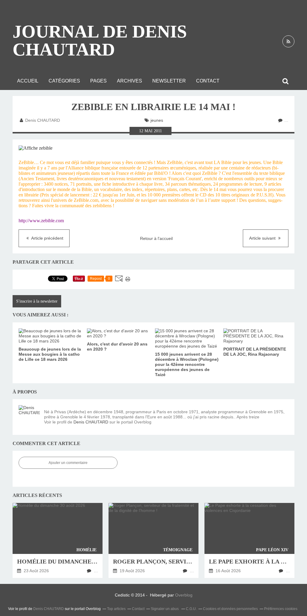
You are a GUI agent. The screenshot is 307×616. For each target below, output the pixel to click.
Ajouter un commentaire (68, 463)
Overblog (183, 595)
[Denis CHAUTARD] (29, 415)
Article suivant (263, 238)
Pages (98, 80)
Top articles (116, 609)
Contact (207, 80)
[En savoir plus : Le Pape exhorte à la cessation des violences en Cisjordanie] (249, 540)
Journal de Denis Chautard (100, 40)
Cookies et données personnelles (230, 609)
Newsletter (169, 80)
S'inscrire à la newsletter (37, 301)
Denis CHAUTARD (90, 422)
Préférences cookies (280, 609)
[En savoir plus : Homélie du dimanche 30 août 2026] (58, 540)
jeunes (157, 120)
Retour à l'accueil (156, 238)
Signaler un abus (165, 609)
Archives (129, 80)
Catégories (64, 80)
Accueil (27, 80)
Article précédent (46, 238)
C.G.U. (191, 609)
